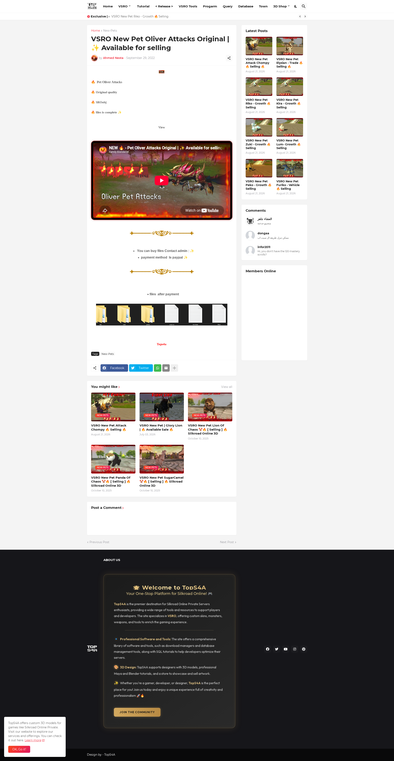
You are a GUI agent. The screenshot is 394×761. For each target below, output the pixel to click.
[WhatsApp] (157, 368)
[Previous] (300, 16)
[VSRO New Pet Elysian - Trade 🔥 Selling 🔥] (289, 46)
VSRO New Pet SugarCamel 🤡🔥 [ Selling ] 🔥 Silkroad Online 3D (162, 481)
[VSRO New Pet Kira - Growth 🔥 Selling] (289, 86)
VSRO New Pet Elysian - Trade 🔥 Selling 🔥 (289, 62)
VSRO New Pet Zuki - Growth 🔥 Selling (258, 144)
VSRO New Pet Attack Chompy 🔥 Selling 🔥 (108, 427)
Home (108, 6)
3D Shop (280, 6)
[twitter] (276, 649)
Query (228, 6)
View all (226, 386)
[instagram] (294, 649)
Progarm (210, 6)
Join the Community (137, 712)
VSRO (123, 6)
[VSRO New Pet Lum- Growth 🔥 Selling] (289, 127)
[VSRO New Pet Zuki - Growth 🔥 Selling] (259, 127)
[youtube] (285, 649)
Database (245, 6)
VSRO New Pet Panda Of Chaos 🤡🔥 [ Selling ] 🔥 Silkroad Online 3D (111, 481)
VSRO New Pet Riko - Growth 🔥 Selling (139, 16)
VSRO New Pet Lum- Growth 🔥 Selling (288, 144)
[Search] (303, 6)
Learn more (33, 740)
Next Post (227, 542)
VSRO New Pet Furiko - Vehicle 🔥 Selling (288, 185)
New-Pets (110, 30)
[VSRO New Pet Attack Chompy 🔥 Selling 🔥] (259, 46)
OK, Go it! (19, 749)
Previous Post (99, 542)
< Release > (164, 6)
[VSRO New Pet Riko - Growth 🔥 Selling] (259, 86)
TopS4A (109, 754)
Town (263, 6)
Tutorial (143, 6)
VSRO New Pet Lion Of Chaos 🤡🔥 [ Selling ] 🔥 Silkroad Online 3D (207, 429)
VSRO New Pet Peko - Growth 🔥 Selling (258, 185)
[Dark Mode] (295, 6)
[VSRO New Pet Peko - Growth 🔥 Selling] (259, 168)
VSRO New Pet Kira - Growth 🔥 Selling (288, 103)
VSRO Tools (188, 6)
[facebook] (267, 649)
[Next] (305, 16)
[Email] (166, 368)
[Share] (229, 58)
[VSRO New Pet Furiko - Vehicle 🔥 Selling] (289, 168)
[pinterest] (303, 649)
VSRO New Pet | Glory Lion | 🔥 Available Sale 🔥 (161, 427)
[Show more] (174, 368)
